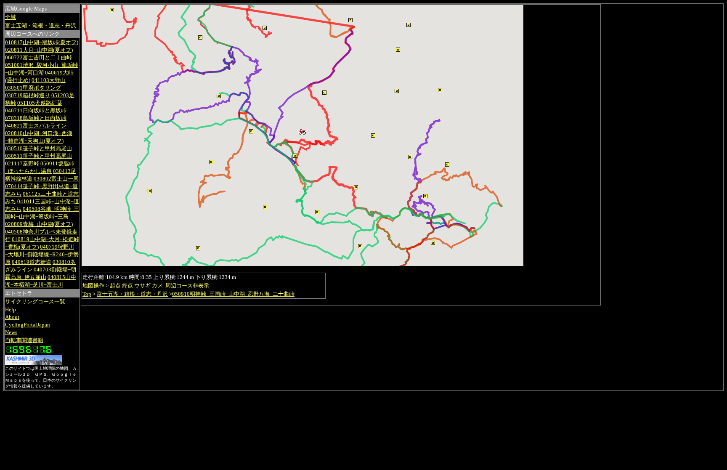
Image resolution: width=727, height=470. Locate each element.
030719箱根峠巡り (27, 95)
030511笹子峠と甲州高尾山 (38, 156)
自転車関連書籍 (24, 340)
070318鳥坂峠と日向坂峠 (35, 118)
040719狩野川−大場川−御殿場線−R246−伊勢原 (42, 254)
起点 (115, 285)
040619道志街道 (31, 262)
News (11, 332)
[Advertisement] (562, 135)
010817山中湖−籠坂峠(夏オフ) (41, 42)
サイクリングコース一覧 (35, 301)
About (12, 317)
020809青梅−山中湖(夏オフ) (39, 224)
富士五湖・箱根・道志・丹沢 (40, 25)
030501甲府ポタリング (33, 88)
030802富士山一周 (56, 178)
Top (86, 294)
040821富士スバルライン (35, 125)
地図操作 (93, 285)
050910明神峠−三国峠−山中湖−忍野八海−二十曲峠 (233, 294)
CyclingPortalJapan (27, 324)
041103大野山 (49, 80)
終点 (127, 285)
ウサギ (142, 285)
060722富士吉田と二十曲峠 (38, 57)
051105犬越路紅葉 (39, 103)
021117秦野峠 (22, 163)
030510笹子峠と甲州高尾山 (38, 148)
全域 (10, 17)
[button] (410, 157)
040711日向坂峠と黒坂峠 (35, 110)
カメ (157, 285)
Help (10, 309)
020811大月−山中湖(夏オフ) (39, 50)
